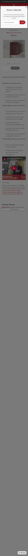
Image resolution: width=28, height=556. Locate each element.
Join (22, 22)
